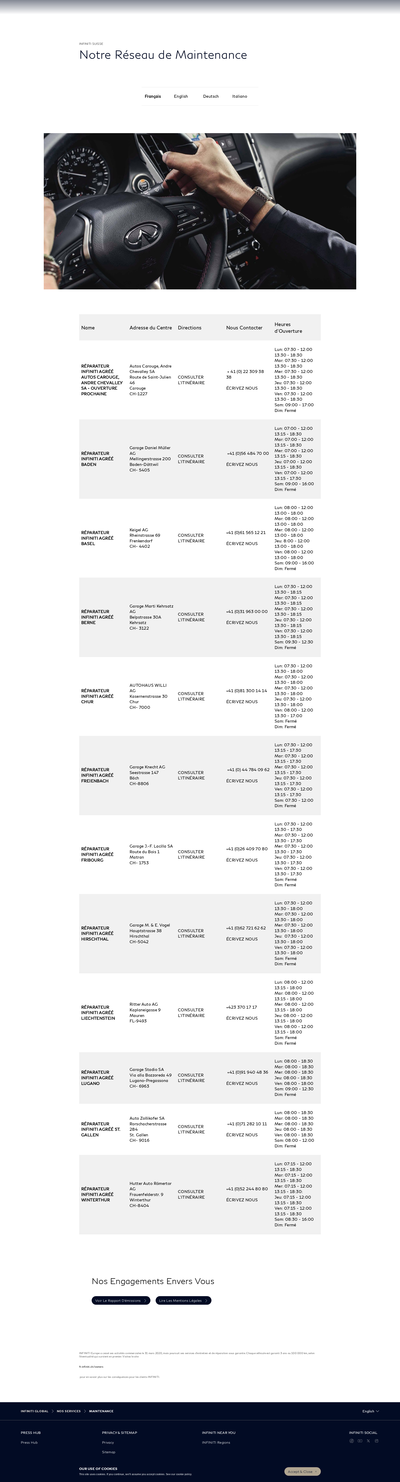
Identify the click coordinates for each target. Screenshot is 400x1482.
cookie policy (183, 1474)
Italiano (239, 96)
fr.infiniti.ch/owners (91, 1366)
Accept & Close (300, 1471)
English (181, 96)
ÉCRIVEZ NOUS (242, 388)
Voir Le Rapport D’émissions (118, 1300)
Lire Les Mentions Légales (181, 1300)
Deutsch (211, 96)
